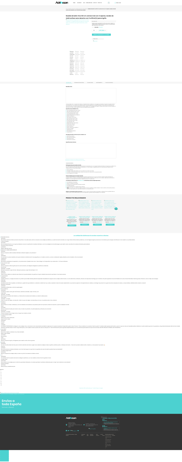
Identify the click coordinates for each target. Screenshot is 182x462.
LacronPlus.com (81, 180)
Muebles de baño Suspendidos (81, 8)
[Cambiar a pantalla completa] (4, 453)
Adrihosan (72, 434)
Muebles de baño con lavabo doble (85, 217)
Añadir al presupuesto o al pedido (101, 34)
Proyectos (100, 2)
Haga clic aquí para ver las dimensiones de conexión (76, 160)
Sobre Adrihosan (89, 2)
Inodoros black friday (107, 440)
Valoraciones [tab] (90, 82)
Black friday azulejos (107, 444)
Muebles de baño (71, 8)
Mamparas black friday (108, 439)
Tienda (74, 2)
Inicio (67, 8)
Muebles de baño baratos (73, 218)
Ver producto (72, 225)
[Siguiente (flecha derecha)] (4, 460)
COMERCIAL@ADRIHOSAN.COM (93, 424)
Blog (84, 2)
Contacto (95, 2)
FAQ (101, 434)
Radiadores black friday (108, 435)
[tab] (68, 82)
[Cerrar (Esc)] (4, 457)
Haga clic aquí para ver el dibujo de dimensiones (75, 159)
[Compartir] (4, 455)
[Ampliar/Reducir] (4, 451)
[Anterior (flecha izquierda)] (4, 459)
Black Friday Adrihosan (108, 434)
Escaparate (79, 2)
